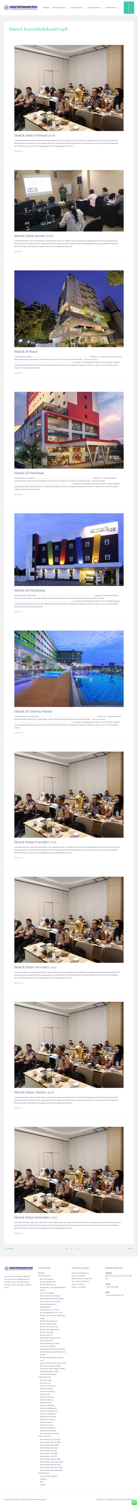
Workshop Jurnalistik (47, 1346)
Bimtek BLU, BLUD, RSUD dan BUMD (52, 1349)
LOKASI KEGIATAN (44, 1377)
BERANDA (41, 1273)
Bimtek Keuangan (46, 1279)
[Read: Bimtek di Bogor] (69, 309)
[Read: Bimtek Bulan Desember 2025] (69, 794)
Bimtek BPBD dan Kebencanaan (52, 1299)
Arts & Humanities (78, 1276)
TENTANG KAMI (43, 1473)
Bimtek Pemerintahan (48, 1374)
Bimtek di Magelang (47, 1428)
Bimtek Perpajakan (47, 1293)
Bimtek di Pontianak (29, 473)
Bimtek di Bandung (47, 1397)
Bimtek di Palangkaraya (49, 1411)
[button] (129, 8)
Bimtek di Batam (46, 1422)
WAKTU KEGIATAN (44, 1436)
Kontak (42, 1485)
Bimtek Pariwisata (46, 1332)
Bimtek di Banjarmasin (48, 1408)
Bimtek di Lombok (46, 1425)
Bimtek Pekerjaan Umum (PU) (51, 1313)
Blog (41, 1482)
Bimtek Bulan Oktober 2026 (50, 1465)
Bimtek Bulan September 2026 (51, 1462)
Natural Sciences (78, 1284)
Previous (8, 1248)
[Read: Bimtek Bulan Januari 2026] (69, 200)
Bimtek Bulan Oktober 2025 (34, 1092)
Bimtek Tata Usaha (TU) (49, 1327)
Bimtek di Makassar (47, 1405)
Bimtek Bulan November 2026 (51, 1467)
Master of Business (79, 1287)
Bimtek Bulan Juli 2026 (48, 1456)
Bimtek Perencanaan (48, 1285)
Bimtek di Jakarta (46, 1400)
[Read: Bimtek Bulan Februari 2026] (69, 88)
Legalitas (43, 1479)
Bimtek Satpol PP (46, 1335)
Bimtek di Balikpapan (48, 1414)
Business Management (80, 1273)
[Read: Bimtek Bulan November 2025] (69, 920)
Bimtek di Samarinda (48, 1417)
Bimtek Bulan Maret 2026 (49, 1445)
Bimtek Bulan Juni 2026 (48, 1453)
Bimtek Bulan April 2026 (49, 1448)
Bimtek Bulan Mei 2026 (48, 1451)
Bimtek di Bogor (26, 351)
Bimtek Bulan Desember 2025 (35, 842)
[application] (66, 8)
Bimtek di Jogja (46, 1380)
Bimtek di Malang (46, 1389)
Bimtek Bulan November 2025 (35, 967)
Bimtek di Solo (45, 1383)
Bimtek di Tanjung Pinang (33, 711)
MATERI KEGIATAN (44, 1276)
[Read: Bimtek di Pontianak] (69, 430)
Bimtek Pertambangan (48, 1321)
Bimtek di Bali (45, 1394)
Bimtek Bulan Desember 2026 (51, 1470)
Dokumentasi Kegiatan (48, 1476)
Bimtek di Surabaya (47, 1391)
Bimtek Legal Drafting (48, 1324)
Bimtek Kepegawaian (48, 1282)
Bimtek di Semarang (47, 1386)
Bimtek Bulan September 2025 (35, 1217)
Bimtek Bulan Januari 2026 (33, 236)
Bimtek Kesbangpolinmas (49, 1329)
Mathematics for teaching (82, 1279)
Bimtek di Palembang (29, 590)
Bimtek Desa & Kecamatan (50, 1301)
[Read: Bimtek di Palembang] (69, 549)
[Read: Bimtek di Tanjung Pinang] (69, 669)
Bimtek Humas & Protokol (49, 1310)
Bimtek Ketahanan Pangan (50, 1296)
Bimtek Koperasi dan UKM (49, 1343)
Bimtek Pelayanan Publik (49, 1371)
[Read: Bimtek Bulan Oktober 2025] (69, 1045)
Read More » (18, 151)
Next (131, 1248)
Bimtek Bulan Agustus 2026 (50, 1459)
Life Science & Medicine (81, 1281)
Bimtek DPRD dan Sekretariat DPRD (53, 1363)
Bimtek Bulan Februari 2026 (34, 135)
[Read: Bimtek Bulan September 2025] (69, 1170)
